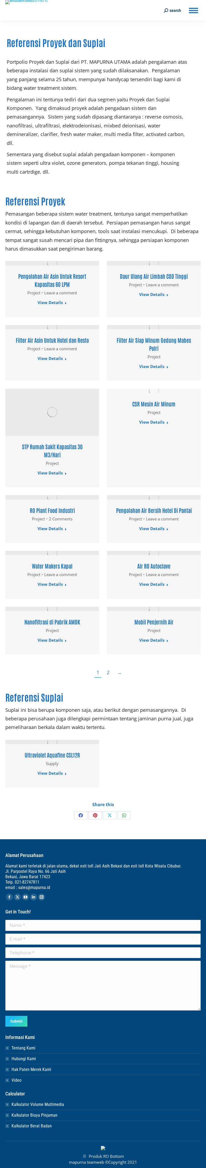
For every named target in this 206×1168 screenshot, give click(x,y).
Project (33, 292)
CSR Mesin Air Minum (153, 403)
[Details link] (67, 263)
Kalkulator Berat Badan (32, 1125)
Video (16, 1080)
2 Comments (60, 519)
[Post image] (154, 263)
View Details (50, 302)
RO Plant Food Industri (52, 510)
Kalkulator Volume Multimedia (38, 1104)
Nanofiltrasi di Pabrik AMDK (52, 621)
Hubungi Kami (24, 1058)
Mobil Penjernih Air (154, 621)
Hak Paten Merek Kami (31, 1069)
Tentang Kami (23, 1048)
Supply (52, 763)
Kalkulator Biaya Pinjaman (34, 1115)
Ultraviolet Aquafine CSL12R (52, 754)
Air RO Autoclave (153, 565)
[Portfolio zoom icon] (52, 263)
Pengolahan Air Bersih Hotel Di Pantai (154, 510)
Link (38, 263)
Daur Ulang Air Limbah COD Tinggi (154, 276)
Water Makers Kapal (52, 565)
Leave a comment (60, 292)
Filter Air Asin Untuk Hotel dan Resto (52, 340)
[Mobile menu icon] (193, 10)
